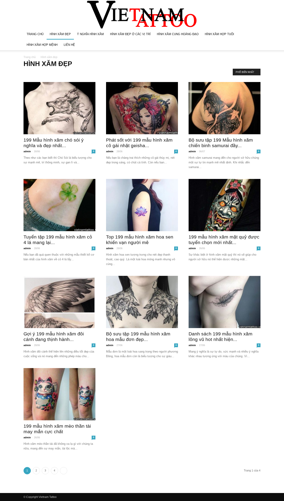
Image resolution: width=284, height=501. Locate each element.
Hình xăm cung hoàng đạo (178, 34)
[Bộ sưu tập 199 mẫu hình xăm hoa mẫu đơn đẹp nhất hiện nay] (142, 302)
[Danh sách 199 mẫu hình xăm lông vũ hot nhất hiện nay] (224, 302)
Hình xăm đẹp (60, 34)
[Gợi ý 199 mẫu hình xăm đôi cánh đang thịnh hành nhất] (59, 302)
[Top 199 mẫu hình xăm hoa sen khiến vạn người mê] (142, 205)
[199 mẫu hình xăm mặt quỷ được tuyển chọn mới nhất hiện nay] (224, 205)
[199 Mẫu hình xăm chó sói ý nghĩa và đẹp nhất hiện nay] (59, 108)
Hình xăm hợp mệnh (42, 44)
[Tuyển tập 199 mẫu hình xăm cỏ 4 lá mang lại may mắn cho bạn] (59, 205)
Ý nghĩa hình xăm (90, 34)
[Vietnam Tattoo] (142, 15)
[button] (255, 34)
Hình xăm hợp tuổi (219, 34)
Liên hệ (69, 44)
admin (27, 151)
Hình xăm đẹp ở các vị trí (130, 34)
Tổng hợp (179, 73)
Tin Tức (165, 73)
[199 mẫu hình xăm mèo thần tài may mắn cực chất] (59, 394)
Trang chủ (35, 34)
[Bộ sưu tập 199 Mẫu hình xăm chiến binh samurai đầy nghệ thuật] (224, 108)
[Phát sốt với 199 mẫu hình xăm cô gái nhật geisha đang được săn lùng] (142, 108)
